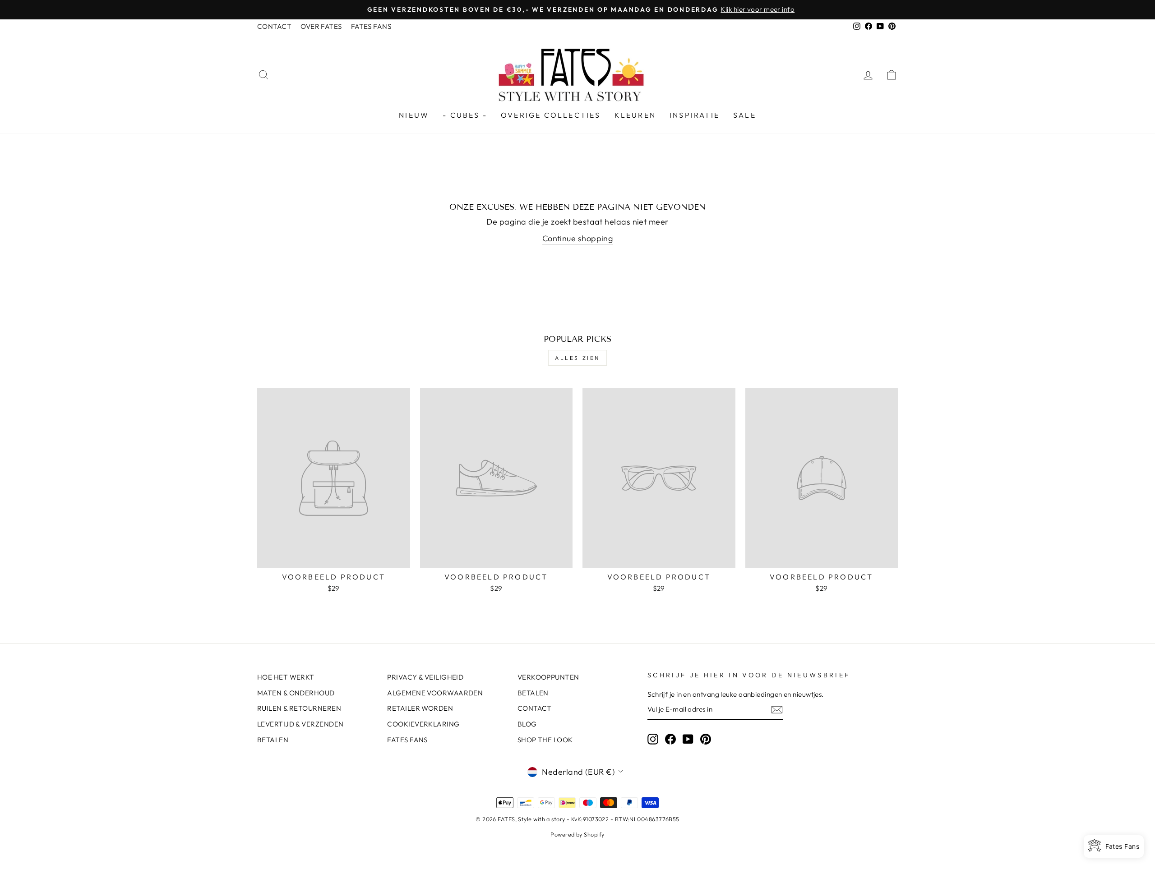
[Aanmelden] (777, 709)
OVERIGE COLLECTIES (551, 115)
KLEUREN (635, 115)
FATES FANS (371, 26)
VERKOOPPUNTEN (548, 677)
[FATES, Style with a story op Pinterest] (705, 738)
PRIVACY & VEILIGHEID (425, 677)
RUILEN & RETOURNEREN (299, 708)
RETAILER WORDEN (420, 708)
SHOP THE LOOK (545, 740)
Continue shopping (577, 238)
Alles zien (577, 357)
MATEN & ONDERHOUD (296, 693)
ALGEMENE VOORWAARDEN (435, 693)
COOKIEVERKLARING (423, 724)
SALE (744, 115)
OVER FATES (321, 26)
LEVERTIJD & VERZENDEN (300, 724)
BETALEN (272, 740)
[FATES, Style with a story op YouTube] (688, 738)
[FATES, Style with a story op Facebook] (670, 738)
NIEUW (414, 115)
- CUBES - (465, 115)
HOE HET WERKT (285, 677)
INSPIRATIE (695, 115)
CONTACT (274, 26)
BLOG (527, 724)
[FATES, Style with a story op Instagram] (652, 738)
